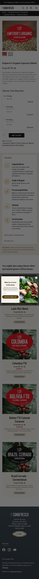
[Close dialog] (36, 278)
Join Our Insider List (10, 296)
